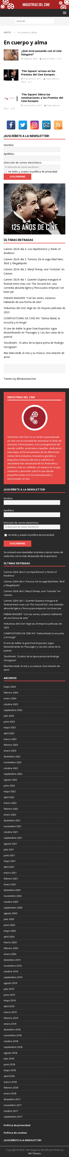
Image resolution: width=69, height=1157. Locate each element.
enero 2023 (10, 750)
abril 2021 (9, 866)
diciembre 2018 (12, 1029)
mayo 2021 (10, 861)
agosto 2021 (10, 843)
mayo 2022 (10, 791)
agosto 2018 (10, 1052)
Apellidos (9, 153)
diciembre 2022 (12, 756)
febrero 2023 (11, 744)
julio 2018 (9, 1058)
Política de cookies (15, 1132)
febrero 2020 (11, 948)
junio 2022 (9, 785)
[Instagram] (34, 125)
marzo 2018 (10, 1082)
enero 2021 (10, 884)
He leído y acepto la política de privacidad (32, 171)
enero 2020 (10, 954)
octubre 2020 (11, 901)
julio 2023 (9, 715)
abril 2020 (9, 936)
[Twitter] (22, 125)
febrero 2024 (11, 692)
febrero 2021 (11, 878)
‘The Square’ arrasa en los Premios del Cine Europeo (38, 72)
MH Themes (34, 1153)
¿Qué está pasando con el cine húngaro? (41, 52)
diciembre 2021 (12, 820)
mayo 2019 (10, 1000)
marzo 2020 (10, 942)
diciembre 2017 (12, 1099)
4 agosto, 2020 (30, 58)
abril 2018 (9, 1076)
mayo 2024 (10, 686)
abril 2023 (9, 733)
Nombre (9, 145)
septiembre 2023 (13, 710)
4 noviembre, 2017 (33, 105)
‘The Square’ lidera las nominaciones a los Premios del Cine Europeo (42, 98)
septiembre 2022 (13, 773)
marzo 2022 (10, 803)
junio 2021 (9, 855)
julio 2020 (9, 919)
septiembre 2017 (13, 1116)
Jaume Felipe (48, 58)
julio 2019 (9, 989)
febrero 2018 (11, 1087)
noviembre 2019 (13, 965)
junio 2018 (9, 1064)
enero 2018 (10, 1093)
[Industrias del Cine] (34, 7)
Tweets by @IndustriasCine (20, 378)
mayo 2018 (10, 1070)
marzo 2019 (10, 1012)
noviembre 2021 (13, 826)
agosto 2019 (10, 983)
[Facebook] (11, 125)
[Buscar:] (34, 21)
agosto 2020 (10, 913)
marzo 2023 (10, 739)
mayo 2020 (10, 930)
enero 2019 (10, 1023)
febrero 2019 (11, 1018)
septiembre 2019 (13, 977)
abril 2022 (9, 797)
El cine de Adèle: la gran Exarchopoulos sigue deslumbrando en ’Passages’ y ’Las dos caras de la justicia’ (33, 332)
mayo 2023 (10, 727)
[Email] (46, 125)
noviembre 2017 (13, 1105)
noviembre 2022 (13, 762)
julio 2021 (9, 849)
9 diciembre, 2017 (32, 78)
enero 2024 (10, 698)
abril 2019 (9, 1006)
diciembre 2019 (12, 959)
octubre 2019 (11, 971)
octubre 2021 (11, 832)
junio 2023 (9, 721)
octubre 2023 (11, 704)
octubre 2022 (11, 768)
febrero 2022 (11, 808)
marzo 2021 (10, 872)
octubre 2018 (11, 1041)
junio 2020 (9, 925)
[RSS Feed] (58, 125)
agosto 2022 (10, 779)
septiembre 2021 (13, 837)
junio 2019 (9, 994)
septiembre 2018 (13, 1047)
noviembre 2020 (13, 896)
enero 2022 (10, 814)
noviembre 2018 (13, 1035)
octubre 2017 (11, 1111)
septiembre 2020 (13, 907)
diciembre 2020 (12, 890)
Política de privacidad (17, 1125)
